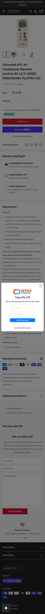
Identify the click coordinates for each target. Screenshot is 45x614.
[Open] (6, 608)
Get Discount (22, 320)
